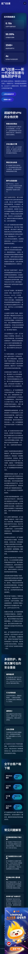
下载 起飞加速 (17, 777)
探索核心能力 (7, 99)
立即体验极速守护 (9, 94)
